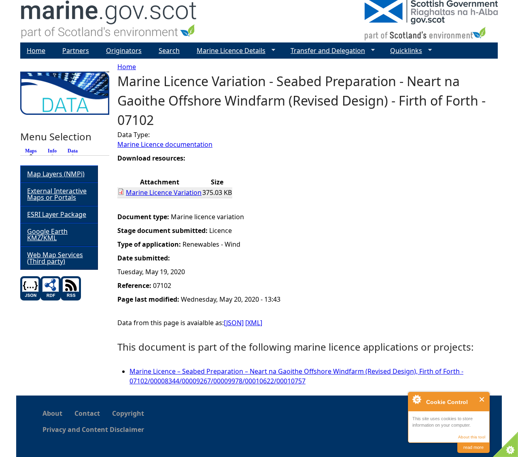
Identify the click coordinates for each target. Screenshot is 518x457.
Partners (75, 50)
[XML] (253, 322)
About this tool (471, 437)
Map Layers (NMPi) (56, 173)
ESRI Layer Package (56, 214)
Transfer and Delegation (324, 50)
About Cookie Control (416, 399)
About (52, 413)
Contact (87, 413)
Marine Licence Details (227, 50)
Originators (124, 50)
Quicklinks (403, 50)
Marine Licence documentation (164, 144)
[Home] (109, 21)
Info (52, 151)
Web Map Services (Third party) (55, 258)
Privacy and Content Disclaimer (93, 429)
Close (482, 399)
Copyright (128, 413)
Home (126, 66)
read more (473, 447)
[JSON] (234, 322)
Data (73, 151)
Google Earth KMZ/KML (47, 234)
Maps (33, 151)
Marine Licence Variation (164, 192)
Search (169, 50)
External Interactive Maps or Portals (57, 194)
